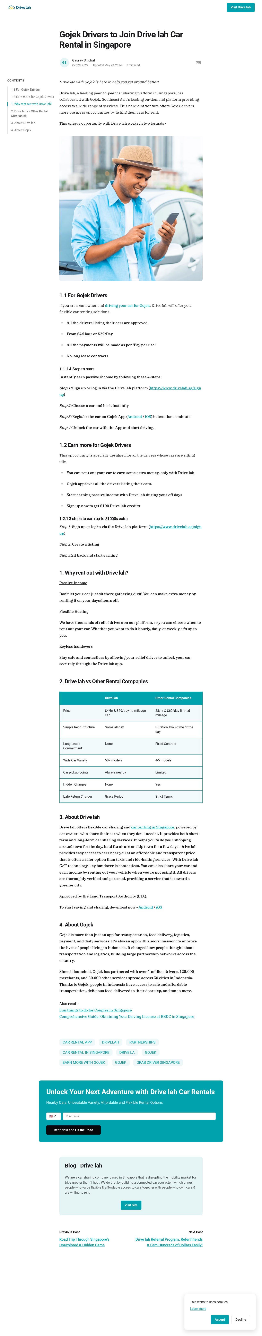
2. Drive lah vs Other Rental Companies (29, 113)
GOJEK (150, 1052)
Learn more (198, 1309)
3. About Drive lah (23, 123)
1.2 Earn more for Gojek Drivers (32, 97)
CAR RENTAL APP (77, 1042)
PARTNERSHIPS (142, 1042)
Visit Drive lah (241, 7)
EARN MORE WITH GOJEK (84, 1062)
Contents (15, 80)
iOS (148, 416)
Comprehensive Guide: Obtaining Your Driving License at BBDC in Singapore (126, 1016)
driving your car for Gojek (127, 305)
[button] (53, 1116)
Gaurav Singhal (83, 60)
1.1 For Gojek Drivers (25, 89)
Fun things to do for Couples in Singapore (95, 1010)
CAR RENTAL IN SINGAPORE (86, 1052)
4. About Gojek (21, 130)
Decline (240, 1319)
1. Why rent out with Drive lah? (31, 104)
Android (135, 416)
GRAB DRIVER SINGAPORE (158, 1062)
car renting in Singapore (152, 827)
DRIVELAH (110, 1042)
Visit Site (131, 1205)
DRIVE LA (127, 1052)
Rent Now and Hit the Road (73, 1130)
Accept (220, 1319)
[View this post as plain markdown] (198, 63)
